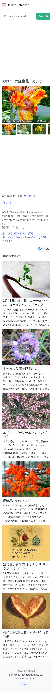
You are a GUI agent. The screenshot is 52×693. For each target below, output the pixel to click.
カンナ (27, 195)
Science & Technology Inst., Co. (26, 674)
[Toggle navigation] (46, 5)
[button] (9, 129)
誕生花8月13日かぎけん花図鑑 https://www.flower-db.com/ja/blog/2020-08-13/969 (24, 237)
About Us (26, 684)
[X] (47, 248)
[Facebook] (40, 248)
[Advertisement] (26, 51)
